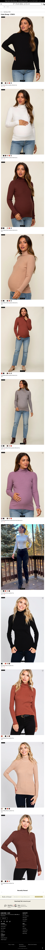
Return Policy (25, 933)
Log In (2, 933)
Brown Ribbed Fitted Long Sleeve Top (7, 883)
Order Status (25, 917)
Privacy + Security (11, 944)
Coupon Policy (25, 930)
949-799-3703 (23, 905)
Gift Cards (24, 914)
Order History (3, 926)
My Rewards (3, 931)
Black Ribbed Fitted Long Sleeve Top (7, 665)
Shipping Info (25, 931)
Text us (19, 905)
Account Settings (4, 924)
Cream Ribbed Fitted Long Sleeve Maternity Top (9, 157)
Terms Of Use (21, 944)
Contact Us (24, 921)
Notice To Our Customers (32, 944)
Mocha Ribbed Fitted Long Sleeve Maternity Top (9, 302)
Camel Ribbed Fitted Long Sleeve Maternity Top (9, 375)
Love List (2, 930)
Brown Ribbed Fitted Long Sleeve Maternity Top (9, 230)
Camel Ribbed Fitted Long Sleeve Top (7, 738)
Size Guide (24, 928)
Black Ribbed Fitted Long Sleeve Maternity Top (9, 85)
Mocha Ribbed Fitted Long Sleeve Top (7, 810)
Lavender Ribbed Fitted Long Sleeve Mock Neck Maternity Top (11, 520)
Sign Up (4, 918)
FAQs (23, 926)
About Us (2, 936)
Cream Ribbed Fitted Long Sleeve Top (7, 593)
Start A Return (25, 919)
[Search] (41, 4)
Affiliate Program (3, 939)
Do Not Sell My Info (22, 946)
